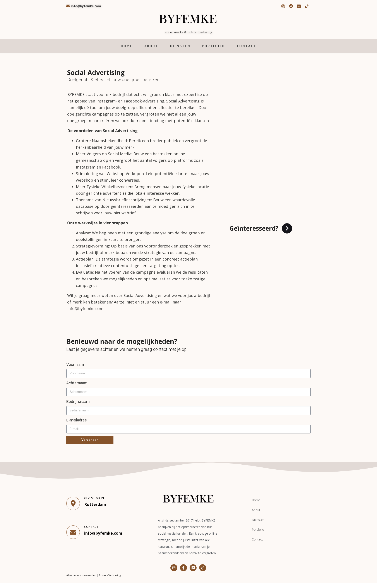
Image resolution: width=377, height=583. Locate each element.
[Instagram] (283, 6)
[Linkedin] (299, 6)
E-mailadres (76, 420)
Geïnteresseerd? (253, 228)
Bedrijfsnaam (78, 401)
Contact (246, 46)
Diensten (180, 46)
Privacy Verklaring (110, 575)
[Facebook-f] (183, 567)
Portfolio (213, 46)
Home (126, 46)
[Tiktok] (307, 6)
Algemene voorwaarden (81, 575)
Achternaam (76, 383)
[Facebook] (291, 6)
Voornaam (75, 364)
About (151, 46)
